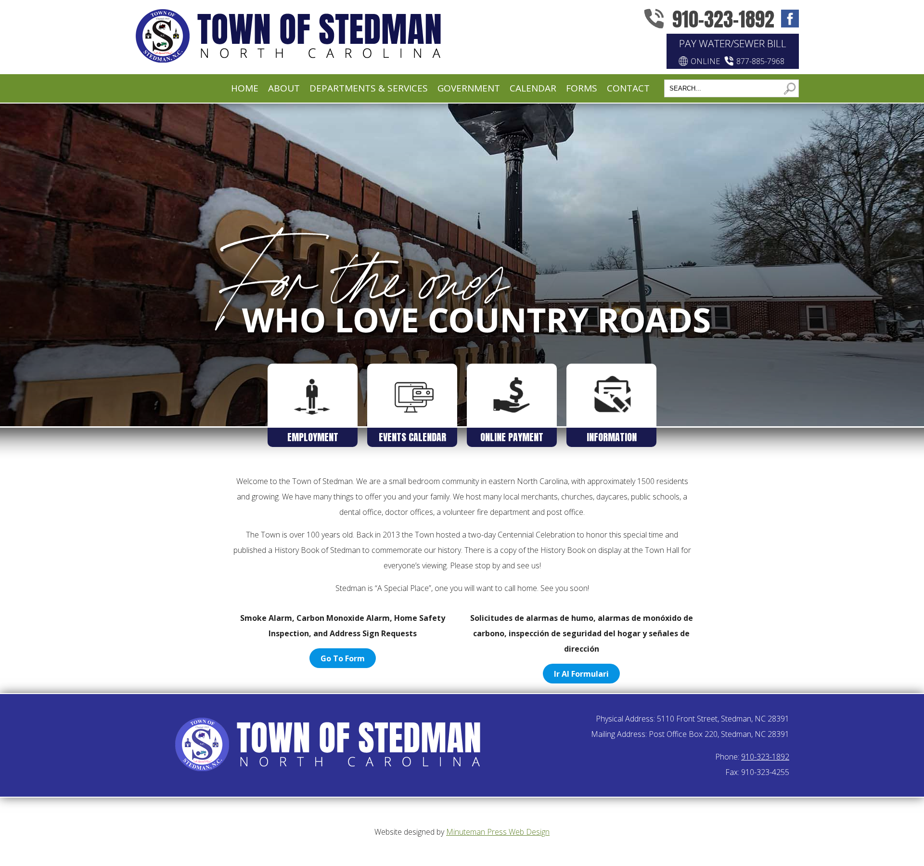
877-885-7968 (760, 61)
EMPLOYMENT (312, 437)
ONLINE (705, 61)
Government (468, 88)
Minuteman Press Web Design (498, 832)
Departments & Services (368, 88)
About (284, 88)
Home (244, 88)
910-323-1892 (723, 19)
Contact (628, 88)
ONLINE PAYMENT (511, 437)
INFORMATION (612, 437)
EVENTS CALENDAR (412, 437)
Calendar (533, 88)
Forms (581, 88)
